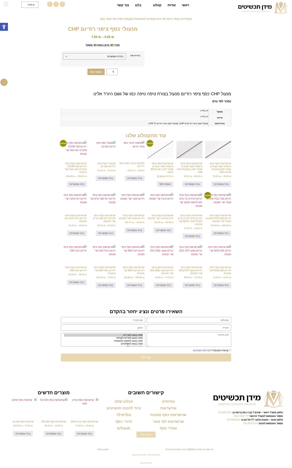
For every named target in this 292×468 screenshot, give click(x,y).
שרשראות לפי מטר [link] (168, 421)
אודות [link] (172, 5)
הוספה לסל (96, 71)
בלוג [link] (138, 5)
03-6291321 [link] (224, 412)
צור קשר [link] (123, 5)
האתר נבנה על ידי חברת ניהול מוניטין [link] (146, 455)
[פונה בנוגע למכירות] (103, 335)
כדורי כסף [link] (123, 421)
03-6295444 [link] (233, 419)
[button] (5, 4)
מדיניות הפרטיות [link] (201, 350)
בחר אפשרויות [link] (221, 184)
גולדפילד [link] (123, 415)
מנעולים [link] (123, 428)
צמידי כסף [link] (168, 428)
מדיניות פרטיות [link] (146, 463)
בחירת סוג (135, 55)
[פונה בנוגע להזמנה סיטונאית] (103, 341)
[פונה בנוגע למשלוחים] (103, 343)
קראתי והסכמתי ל (210, 350)
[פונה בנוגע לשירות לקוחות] (103, 338)
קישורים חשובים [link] (146, 392)
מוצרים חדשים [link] (54, 392)
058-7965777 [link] (241, 416)
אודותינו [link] (168, 401)
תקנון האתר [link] (103, 449)
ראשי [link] (185, 5)
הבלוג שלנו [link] (124, 401)
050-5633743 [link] (250, 423)
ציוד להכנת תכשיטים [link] (124, 408)
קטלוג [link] (157, 5)
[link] (4, 27)
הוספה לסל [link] (165, 184)
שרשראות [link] (168, 408)
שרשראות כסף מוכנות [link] (168, 415)
